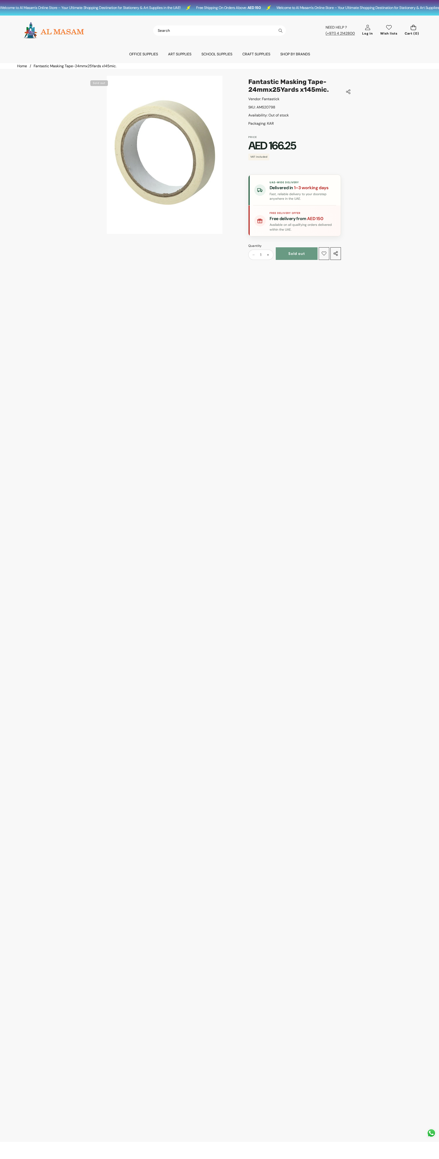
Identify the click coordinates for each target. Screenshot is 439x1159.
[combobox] (219, 30)
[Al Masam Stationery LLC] (53, 30)
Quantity (255, 246)
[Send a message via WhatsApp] (431, 1133)
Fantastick (270, 99)
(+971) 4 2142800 (340, 33)
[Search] (280, 31)
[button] (413, 30)
